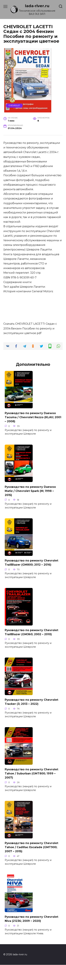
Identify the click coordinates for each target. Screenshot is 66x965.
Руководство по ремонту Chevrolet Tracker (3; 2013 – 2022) (31, 701)
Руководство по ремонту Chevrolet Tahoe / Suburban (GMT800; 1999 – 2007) (31, 773)
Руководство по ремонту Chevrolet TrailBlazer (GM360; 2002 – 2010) (31, 632)
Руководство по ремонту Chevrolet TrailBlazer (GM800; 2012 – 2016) (31, 562)
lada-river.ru (37, 5)
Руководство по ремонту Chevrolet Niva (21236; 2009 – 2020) (31, 919)
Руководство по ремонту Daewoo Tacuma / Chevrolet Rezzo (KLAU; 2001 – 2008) (33, 417)
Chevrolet (14, 105)
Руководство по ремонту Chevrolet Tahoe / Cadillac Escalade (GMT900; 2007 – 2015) (31, 847)
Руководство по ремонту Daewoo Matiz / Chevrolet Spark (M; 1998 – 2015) (30, 490)
